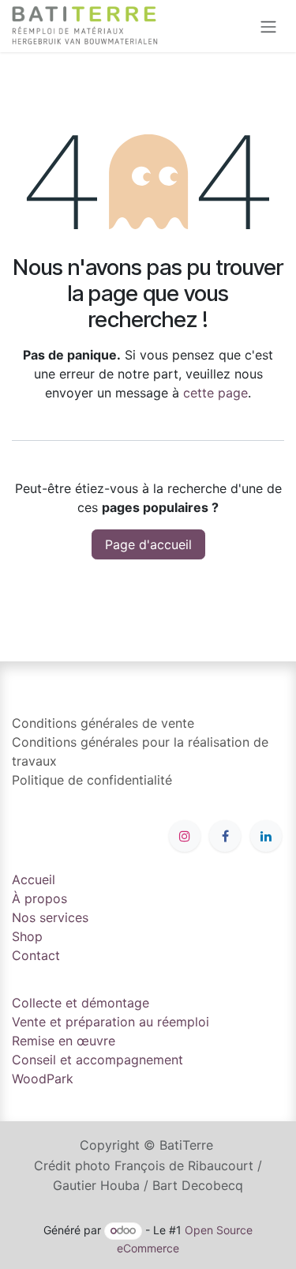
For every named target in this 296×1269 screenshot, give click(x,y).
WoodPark (42, 1078)
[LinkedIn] (266, 836)
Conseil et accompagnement (97, 1060)
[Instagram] (184, 836)
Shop (27, 936)
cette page (215, 393)
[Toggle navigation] (268, 26)
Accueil (33, 879)
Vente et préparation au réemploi (110, 1022)
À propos (39, 898)
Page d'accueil (148, 544)
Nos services (50, 917)
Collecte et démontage (80, 1003)
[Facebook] (225, 836)
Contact (36, 955)
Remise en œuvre (63, 1041)
